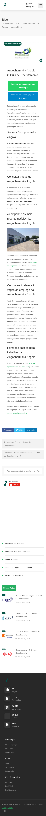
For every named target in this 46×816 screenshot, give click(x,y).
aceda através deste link (17, 413)
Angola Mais (9, 752)
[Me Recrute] (5, 4)
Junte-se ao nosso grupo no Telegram (23, 96)
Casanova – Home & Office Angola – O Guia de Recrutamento (22, 454)
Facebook (8, 430)
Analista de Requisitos (14, 575)
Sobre (6, 764)
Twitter (21, 430)
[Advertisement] (23, 515)
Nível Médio (9, 786)
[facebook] (4, 811)
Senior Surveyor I (12, 559)
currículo (25, 367)
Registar (31, 7)
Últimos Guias (9, 588)
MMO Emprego (10, 745)
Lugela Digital (7, 808)
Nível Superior (10, 790)
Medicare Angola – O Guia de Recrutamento (17, 444)
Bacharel (8, 782)
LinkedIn (32, 430)
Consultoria (9, 771)
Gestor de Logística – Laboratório (18, 567)
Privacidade (9, 767)
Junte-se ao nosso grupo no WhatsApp (23, 86)
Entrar (30, 4)
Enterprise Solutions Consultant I (18, 551)
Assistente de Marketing (15, 543)
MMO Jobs (8, 749)
